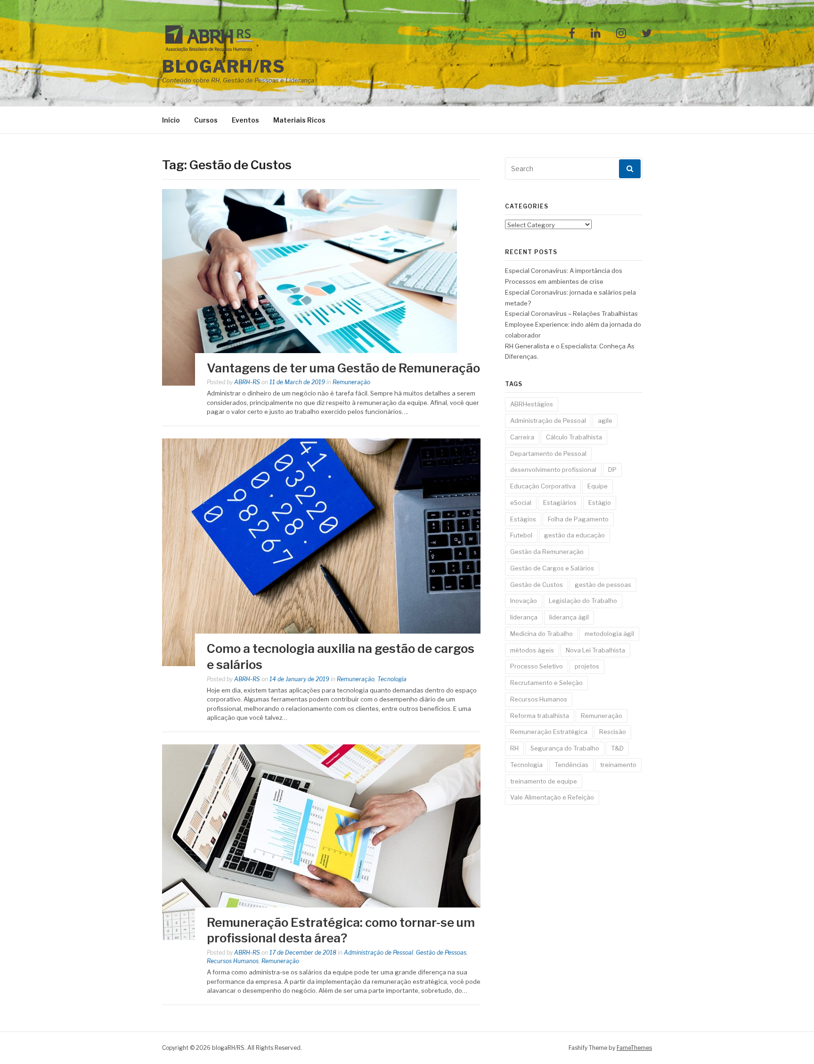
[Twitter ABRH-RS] (647, 33)
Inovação (523, 600)
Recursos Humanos (233, 961)
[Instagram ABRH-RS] (621, 33)
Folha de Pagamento (578, 519)
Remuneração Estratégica (548, 731)
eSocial (520, 502)
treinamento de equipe (543, 781)
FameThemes (634, 1047)
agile (605, 420)
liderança (523, 617)
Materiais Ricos (299, 120)
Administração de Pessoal (378, 952)
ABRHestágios (531, 404)
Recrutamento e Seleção (546, 682)
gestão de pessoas (603, 584)
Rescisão (612, 731)
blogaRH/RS (223, 66)
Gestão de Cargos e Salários (552, 568)
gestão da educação (574, 535)
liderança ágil (569, 617)
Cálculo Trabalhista (574, 437)
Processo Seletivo (536, 666)
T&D (617, 748)
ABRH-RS (247, 382)
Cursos (206, 120)
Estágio (599, 502)
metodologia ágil (609, 633)
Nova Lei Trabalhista (595, 650)
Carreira (522, 437)
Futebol (521, 535)
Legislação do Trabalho (583, 600)
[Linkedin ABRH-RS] (596, 33)
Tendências (571, 764)
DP (612, 469)
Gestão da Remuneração (547, 551)
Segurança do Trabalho (564, 748)
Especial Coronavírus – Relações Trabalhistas (571, 313)
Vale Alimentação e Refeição (552, 797)
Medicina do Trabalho (541, 633)
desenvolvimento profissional (553, 469)
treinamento (618, 764)
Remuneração (351, 382)
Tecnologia (392, 679)
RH (514, 748)
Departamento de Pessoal (548, 453)
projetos (587, 666)
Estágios (523, 519)
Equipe (597, 486)
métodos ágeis (532, 650)
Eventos (245, 120)
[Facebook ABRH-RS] (572, 33)
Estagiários (560, 502)
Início (171, 120)
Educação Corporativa (543, 486)
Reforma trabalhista (539, 715)
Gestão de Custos (536, 584)
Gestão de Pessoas (441, 952)
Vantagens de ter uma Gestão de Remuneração (343, 368)
